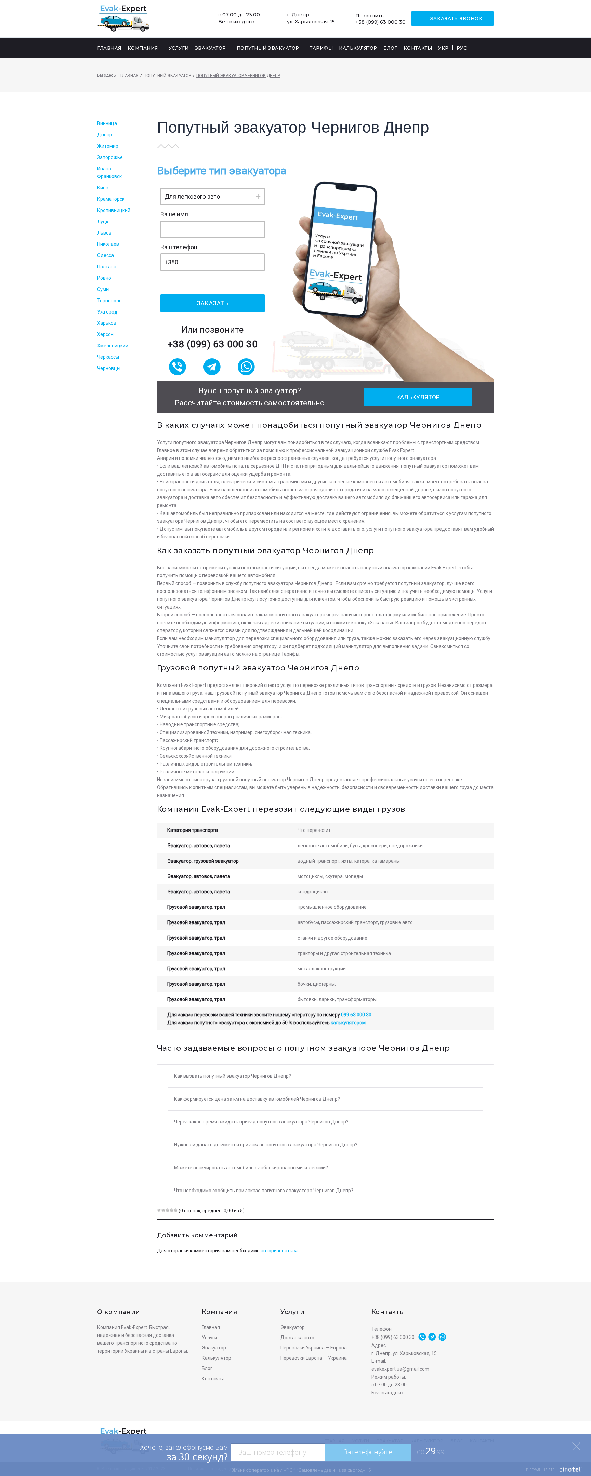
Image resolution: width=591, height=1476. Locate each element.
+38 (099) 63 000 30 (380, 22)
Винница (107, 123)
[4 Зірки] (171, 1210)
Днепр (104, 134)
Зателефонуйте (368, 1452)
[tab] (325, 1076)
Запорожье (110, 157)
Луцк (102, 221)
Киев (102, 187)
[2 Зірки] (163, 1210)
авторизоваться (279, 1250)
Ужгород (107, 312)
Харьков (106, 323)
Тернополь (109, 300)
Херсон (105, 334)
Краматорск (110, 199)
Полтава (106, 266)
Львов (104, 233)
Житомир (107, 146)
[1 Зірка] (159, 1210)
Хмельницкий (112, 345)
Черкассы (108, 357)
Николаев (108, 244)
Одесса (105, 255)
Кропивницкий (113, 210)
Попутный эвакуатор (167, 75)
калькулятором (348, 1022)
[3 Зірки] (167, 1210)
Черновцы (108, 368)
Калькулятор (418, 397)
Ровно (104, 278)
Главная (129, 75)
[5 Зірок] (175, 1210)
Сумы (103, 289)
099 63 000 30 (356, 1015)
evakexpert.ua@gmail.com (400, 1369)
